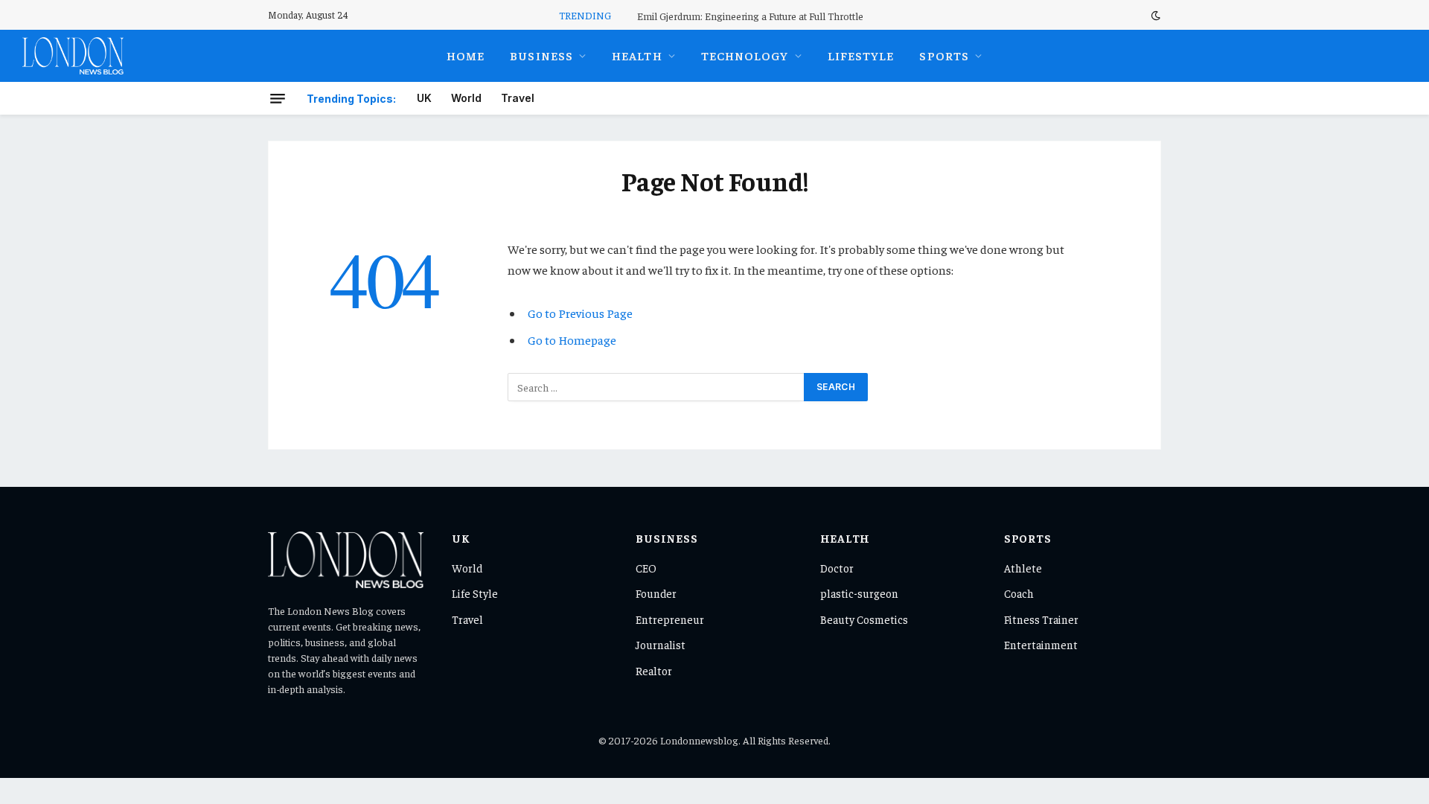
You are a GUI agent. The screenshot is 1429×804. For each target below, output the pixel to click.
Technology (745, 55)
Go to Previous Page (580, 313)
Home (466, 55)
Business (541, 55)
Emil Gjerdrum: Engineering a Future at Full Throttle (750, 15)
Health (637, 55)
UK (424, 98)
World (466, 98)
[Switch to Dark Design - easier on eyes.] (1154, 15)
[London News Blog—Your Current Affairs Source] (73, 56)
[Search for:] (656, 387)
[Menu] (277, 98)
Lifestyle (861, 55)
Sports (944, 55)
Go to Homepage (572, 340)
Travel (517, 98)
